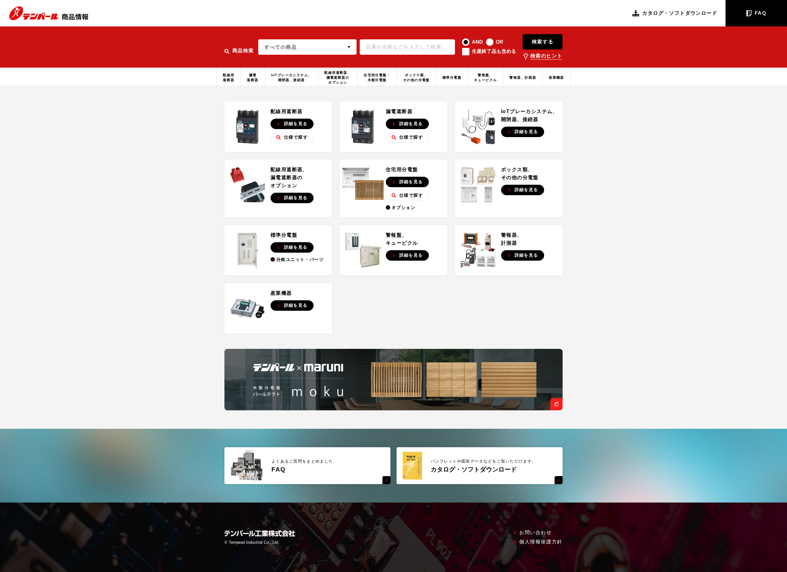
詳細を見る (296, 123)
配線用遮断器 (228, 77)
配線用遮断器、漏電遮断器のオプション (337, 77)
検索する (542, 41)
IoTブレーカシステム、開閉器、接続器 (291, 77)
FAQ (760, 13)
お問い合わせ (535, 532)
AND (477, 42)
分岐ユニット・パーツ (300, 259)
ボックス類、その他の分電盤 (416, 77)
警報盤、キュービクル (485, 77)
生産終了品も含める (494, 51)
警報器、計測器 (522, 77)
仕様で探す (296, 137)
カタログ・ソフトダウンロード (679, 13)
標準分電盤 (451, 77)
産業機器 (556, 77)
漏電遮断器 (252, 77)
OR (499, 42)
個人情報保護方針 (541, 541)
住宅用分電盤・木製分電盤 (377, 77)
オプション (403, 207)
